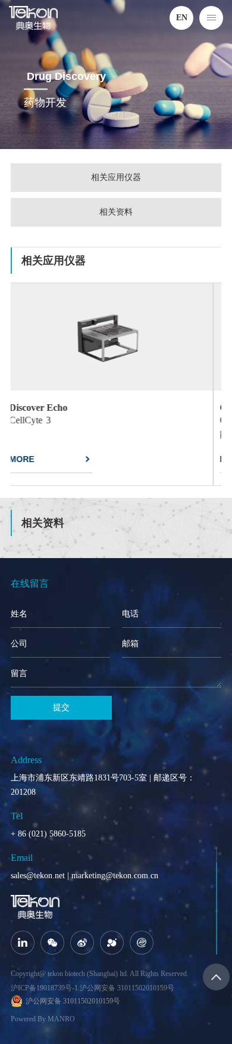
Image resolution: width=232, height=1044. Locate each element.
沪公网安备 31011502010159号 (127, 988)
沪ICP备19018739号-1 (44, 988)
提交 (61, 707)
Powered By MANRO (43, 1019)
